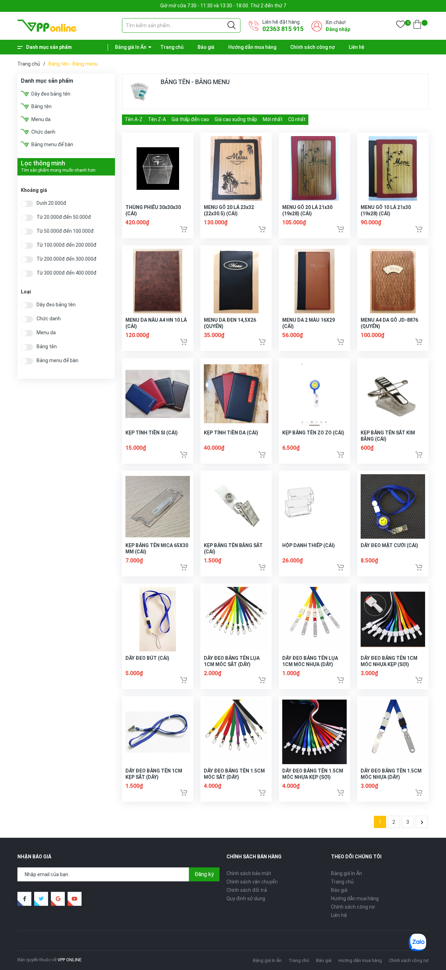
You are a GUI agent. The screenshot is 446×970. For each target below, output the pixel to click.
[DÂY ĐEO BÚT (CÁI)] (157, 619)
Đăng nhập (337, 29)
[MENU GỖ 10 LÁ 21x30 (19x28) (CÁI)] (393, 168)
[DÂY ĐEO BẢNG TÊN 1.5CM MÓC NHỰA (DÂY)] (393, 732)
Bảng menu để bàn (52, 144)
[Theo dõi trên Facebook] (24, 899)
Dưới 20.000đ (51, 203)
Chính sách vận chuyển (252, 882)
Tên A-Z (134, 119)
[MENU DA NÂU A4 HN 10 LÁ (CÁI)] (157, 281)
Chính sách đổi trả (246, 890)
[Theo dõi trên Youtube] (75, 899)
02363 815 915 (282, 28)
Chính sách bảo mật (248, 873)
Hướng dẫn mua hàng (252, 47)
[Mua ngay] (183, 229)
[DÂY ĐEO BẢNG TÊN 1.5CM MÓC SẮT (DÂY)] (236, 732)
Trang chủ (172, 47)
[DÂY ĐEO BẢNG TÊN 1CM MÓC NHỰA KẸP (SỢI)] (393, 619)
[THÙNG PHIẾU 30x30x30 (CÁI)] (157, 168)
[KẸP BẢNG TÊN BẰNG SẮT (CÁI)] (236, 506)
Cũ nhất (297, 119)
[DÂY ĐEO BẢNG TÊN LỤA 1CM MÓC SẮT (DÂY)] (236, 619)
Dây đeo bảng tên (50, 94)
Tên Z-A (157, 119)
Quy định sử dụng (245, 898)
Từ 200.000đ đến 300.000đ (67, 259)
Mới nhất (273, 119)
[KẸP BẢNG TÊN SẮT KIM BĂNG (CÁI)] (393, 393)
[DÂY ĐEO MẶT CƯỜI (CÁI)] (393, 506)
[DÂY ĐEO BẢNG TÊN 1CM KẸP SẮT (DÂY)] (157, 732)
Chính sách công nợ (312, 47)
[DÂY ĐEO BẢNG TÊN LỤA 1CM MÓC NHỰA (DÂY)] (314, 619)
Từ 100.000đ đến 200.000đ (67, 245)
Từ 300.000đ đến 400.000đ (67, 273)
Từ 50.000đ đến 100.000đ (65, 231)
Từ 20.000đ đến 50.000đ (64, 217)
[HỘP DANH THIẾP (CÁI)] (314, 506)
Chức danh (43, 132)
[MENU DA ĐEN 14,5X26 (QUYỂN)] (236, 281)
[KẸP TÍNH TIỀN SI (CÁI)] (157, 393)
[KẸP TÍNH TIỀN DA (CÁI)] (236, 393)
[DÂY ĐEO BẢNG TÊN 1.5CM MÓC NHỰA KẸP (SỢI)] (314, 732)
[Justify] (231, 25)
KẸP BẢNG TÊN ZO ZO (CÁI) (313, 432)
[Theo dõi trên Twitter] (41, 899)
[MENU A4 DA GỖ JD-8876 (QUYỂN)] (393, 281)
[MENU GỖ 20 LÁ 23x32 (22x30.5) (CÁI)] (236, 168)
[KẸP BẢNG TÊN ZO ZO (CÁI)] (314, 393)
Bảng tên (41, 106)
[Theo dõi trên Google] (58, 899)
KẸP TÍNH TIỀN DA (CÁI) (231, 432)
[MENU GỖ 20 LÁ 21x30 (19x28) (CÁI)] (314, 168)
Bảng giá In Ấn (130, 47)
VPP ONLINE (69, 959)
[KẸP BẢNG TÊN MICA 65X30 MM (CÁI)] (157, 506)
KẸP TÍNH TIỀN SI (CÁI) (151, 432)
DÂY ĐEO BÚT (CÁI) (147, 658)
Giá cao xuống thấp (236, 119)
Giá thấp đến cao (190, 119)
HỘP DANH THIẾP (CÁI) (308, 545)
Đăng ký (204, 874)
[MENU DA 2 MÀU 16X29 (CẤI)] (314, 281)
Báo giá (206, 47)
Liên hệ (356, 47)
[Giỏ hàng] (417, 25)
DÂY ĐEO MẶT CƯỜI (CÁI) (389, 545)
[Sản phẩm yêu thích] (400, 25)
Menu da (41, 119)
